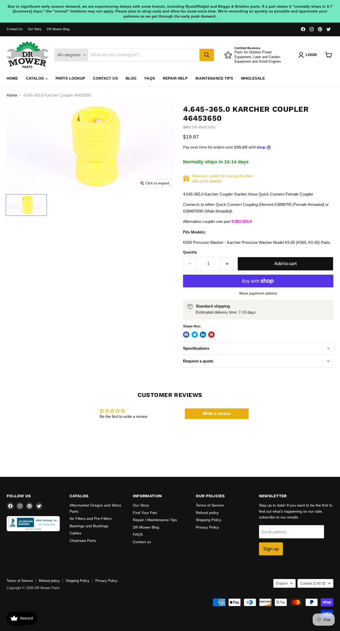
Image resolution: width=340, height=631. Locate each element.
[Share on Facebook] (186, 334)
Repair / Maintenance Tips (155, 520)
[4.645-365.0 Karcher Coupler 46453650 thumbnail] (26, 205)
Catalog (35, 78)
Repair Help (175, 78)
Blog (131, 78)
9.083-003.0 (241, 221)
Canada (312, 583)
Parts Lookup (70, 78)
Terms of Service (210, 505)
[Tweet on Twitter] (195, 334)
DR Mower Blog (58, 29)
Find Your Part (145, 513)
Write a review (217, 413)
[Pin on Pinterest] (211, 334)
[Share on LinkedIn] (203, 334)
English (282, 583)
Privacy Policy (207, 527)
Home (12, 78)
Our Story (34, 29)
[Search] (206, 55)
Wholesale (253, 78)
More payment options (258, 293)
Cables (75, 533)
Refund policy (207, 513)
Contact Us (15, 29)
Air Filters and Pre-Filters (91, 518)
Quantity (190, 252)
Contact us (105, 78)
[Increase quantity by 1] (227, 263)
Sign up (271, 548)
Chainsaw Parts (83, 540)
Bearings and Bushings (89, 526)
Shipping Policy (208, 520)
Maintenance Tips (214, 78)
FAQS (149, 78)
